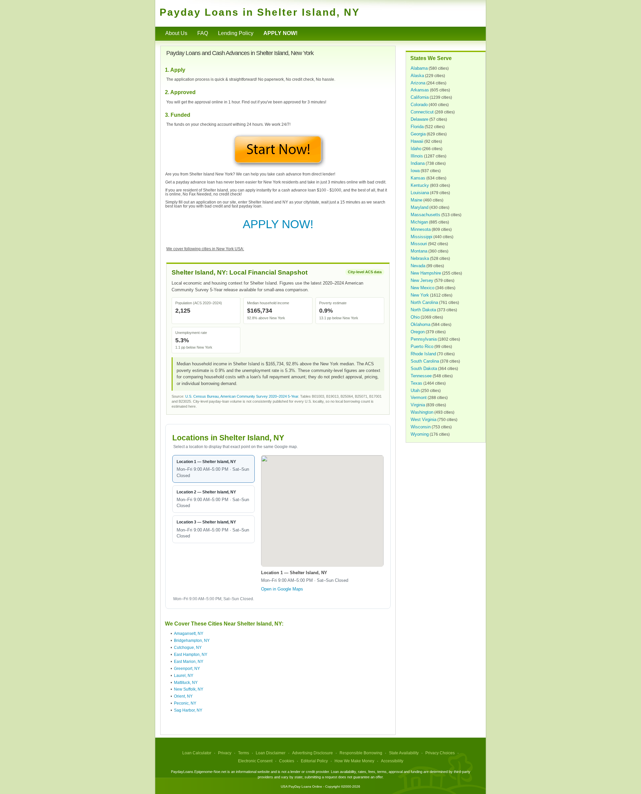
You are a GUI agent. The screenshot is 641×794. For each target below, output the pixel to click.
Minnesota (421, 229)
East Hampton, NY (190, 654)
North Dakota (423, 309)
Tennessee (421, 375)
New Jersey (422, 280)
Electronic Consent (255, 761)
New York (420, 295)
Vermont (419, 397)
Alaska (417, 75)
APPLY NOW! (278, 224)
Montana (419, 251)
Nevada (418, 265)
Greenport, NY (187, 668)
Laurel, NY (183, 675)
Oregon (418, 331)
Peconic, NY (185, 703)
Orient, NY (183, 696)
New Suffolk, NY (188, 689)
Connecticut (422, 111)
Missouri (419, 243)
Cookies (286, 761)
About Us (176, 33)
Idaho (416, 148)
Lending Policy (235, 33)
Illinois (417, 155)
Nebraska (420, 258)
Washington (422, 412)
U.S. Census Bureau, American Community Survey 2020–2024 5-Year (241, 396)
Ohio (415, 317)
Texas (416, 383)
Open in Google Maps (282, 588)
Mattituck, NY (186, 682)
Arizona (418, 82)
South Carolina (425, 361)
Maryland (419, 207)
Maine (416, 200)
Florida (417, 126)
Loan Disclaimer (270, 753)
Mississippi (421, 236)
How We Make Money (354, 761)
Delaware (419, 119)
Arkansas (420, 89)
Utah (415, 390)
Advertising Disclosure (312, 753)
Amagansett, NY (188, 633)
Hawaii (417, 141)
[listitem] (213, 469)
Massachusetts (425, 214)
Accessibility (392, 761)
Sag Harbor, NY (188, 710)
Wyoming (420, 434)
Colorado (419, 104)
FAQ (202, 33)
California (420, 97)
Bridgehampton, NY (192, 640)
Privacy (224, 753)
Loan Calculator (196, 753)
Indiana (418, 163)
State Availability (404, 753)
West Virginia (423, 419)
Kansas (418, 177)
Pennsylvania (424, 339)
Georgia (418, 133)
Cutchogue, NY (188, 647)
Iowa (415, 170)
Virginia (418, 404)
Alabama (419, 68)
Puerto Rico (422, 346)
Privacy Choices (440, 753)
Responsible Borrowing (361, 753)
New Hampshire (426, 273)
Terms (243, 753)
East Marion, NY (188, 661)
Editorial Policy (314, 761)
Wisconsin (421, 426)
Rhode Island (423, 353)
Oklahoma (420, 324)
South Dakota (424, 368)
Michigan (419, 222)
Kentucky (420, 185)
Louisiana (420, 192)
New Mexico (422, 287)
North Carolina (424, 302)
